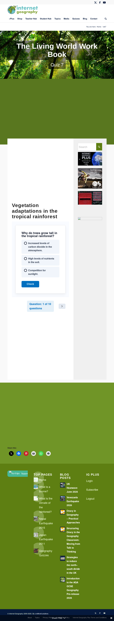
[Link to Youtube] (104, 2)
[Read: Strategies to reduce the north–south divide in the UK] (62, 558)
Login (89, 481)
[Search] (105, 18)
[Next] (62, 306)
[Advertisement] (57, 114)
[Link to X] (95, 2)
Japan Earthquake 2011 (46, 539)
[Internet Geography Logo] (23, 9)
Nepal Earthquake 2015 (46, 523)
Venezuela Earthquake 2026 (73, 501)
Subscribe (92, 489)
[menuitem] (11, 18)
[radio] (40, 247)
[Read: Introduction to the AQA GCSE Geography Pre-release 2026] (62, 579)
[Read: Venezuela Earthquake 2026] (62, 498)
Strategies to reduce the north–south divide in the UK (73, 565)
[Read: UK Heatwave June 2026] (62, 485)
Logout (90, 498)
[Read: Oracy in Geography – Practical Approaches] (62, 512)
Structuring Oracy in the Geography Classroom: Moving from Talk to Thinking (73, 540)
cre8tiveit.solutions (41, 613)
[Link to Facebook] (100, 2)
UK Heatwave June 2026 (72, 487)
